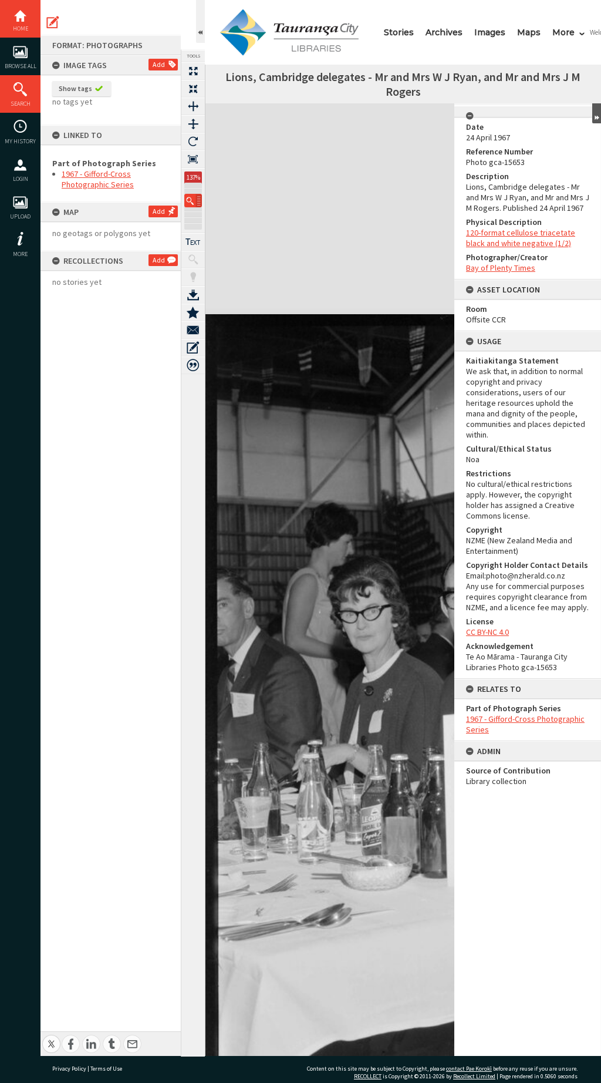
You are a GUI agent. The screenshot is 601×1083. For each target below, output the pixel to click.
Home (20, 28)
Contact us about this (193, 330)
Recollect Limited (474, 1076)
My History (20, 141)
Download (193, 295)
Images (489, 32)
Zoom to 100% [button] (193, 159)
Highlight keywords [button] (193, 277)
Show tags (75, 88)
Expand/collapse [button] (596, 113)
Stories (399, 32)
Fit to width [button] (193, 106)
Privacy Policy (69, 1068)
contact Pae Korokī (469, 1068)
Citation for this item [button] (193, 365)
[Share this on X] (51, 1037)
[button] (193, 200)
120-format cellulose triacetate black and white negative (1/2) (520, 237)
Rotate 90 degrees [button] (193, 141)
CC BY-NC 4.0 (487, 632)
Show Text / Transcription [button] (193, 242)
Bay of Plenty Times (500, 268)
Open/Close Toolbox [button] (200, 21)
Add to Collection (193, 312)
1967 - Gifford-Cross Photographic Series (98, 179)
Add (159, 64)
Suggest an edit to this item (52, 22)
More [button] (20, 254)
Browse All (20, 66)
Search (21, 103)
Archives (444, 32)
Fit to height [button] (193, 124)
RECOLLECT (367, 1076)
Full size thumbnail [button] (193, 71)
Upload (20, 216)
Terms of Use (106, 1068)
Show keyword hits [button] (193, 259)
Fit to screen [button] (193, 88)
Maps (529, 32)
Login (20, 179)
